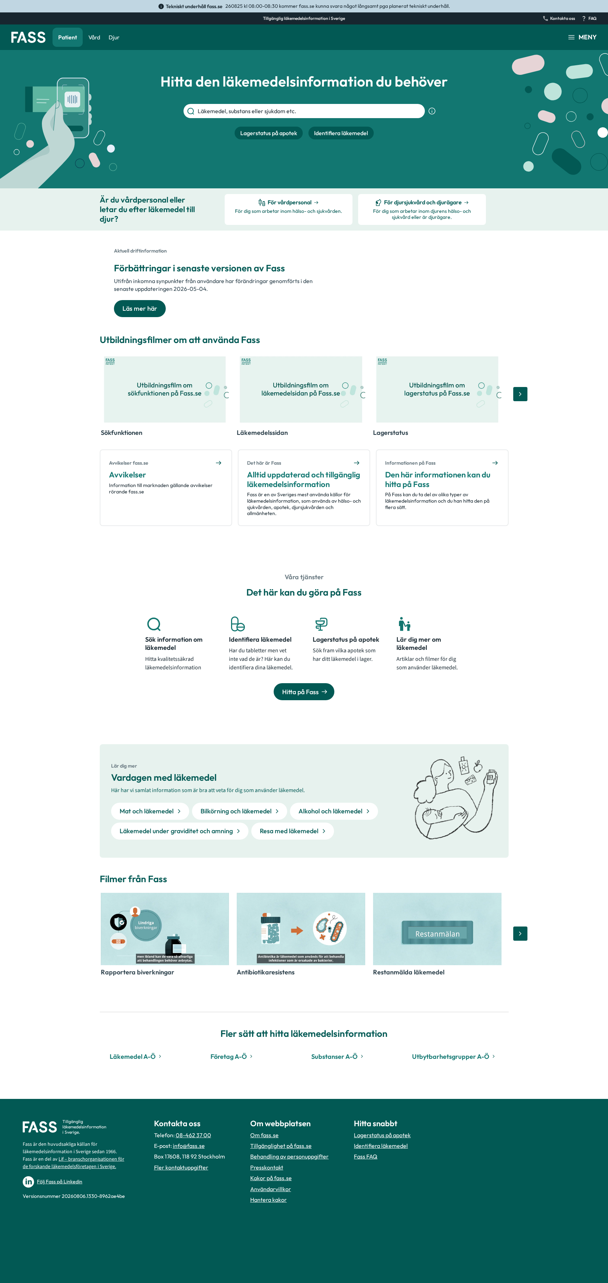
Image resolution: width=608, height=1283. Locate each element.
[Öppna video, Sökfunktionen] (165, 389)
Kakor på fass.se (271, 1178)
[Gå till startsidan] (28, 37)
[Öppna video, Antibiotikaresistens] (301, 929)
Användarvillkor (270, 1189)
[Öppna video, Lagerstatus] (437, 389)
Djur (114, 37)
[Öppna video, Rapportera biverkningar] (165, 929)
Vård (94, 37)
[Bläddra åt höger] (520, 394)
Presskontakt (266, 1167)
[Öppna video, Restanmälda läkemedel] (437, 929)
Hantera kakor (268, 1199)
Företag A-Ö (228, 1056)
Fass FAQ (365, 1156)
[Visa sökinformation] (432, 111)
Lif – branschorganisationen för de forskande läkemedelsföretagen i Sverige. (73, 1163)
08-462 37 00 (193, 1135)
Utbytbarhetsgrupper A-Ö (450, 1056)
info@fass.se (189, 1145)
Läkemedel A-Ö (132, 1056)
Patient (67, 37)
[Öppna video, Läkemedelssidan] (301, 389)
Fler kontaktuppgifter (181, 1167)
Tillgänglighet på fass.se (281, 1145)
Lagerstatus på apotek (382, 1135)
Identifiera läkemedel (381, 1145)
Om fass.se (264, 1135)
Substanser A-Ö (334, 1056)
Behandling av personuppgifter (289, 1156)
